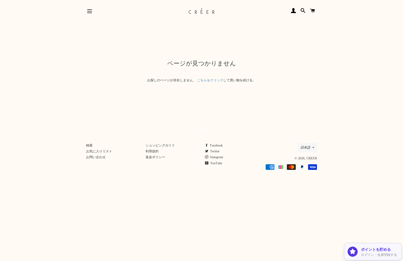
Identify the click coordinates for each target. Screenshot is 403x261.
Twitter (214, 151)
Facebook (216, 145)
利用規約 (152, 151)
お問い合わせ (96, 157)
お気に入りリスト (99, 151)
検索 (89, 145)
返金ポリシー (155, 157)
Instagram (216, 157)
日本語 (305, 147)
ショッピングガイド (160, 145)
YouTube (215, 163)
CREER (311, 158)
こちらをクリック (210, 80)
